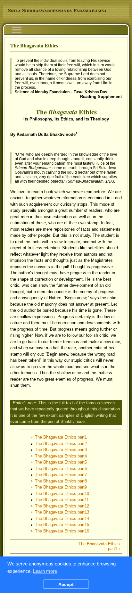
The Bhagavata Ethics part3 (61, 449)
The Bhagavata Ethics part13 (62, 512)
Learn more (45, 571)
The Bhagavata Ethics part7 (61, 474)
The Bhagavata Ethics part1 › (99, 546)
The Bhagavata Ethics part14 (62, 518)
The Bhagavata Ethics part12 (62, 506)
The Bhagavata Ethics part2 (61, 443)
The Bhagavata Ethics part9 (61, 487)
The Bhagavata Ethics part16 (62, 531)
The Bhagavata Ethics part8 (61, 481)
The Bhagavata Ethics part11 (62, 499)
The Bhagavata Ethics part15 (62, 524)
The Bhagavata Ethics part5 (61, 462)
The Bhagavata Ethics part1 (61, 437)
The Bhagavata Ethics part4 (61, 456)
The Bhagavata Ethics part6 (61, 468)
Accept (66, 584)
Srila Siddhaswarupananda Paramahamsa (57, 10)
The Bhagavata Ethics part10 (62, 493)
